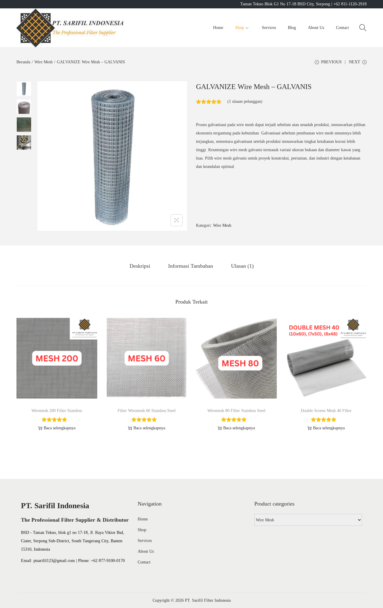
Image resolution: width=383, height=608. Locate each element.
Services (145, 540)
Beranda (23, 62)
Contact (144, 562)
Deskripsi (140, 266)
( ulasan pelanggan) (244, 101)
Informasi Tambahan (190, 266)
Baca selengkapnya (59, 428)
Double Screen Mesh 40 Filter (326, 410)
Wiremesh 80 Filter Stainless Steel (236, 410)
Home (143, 519)
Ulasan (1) (242, 266)
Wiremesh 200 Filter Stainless (56, 410)
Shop (142, 530)
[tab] (140, 266)
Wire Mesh (43, 62)
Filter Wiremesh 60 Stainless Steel (147, 410)
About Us (146, 551)
